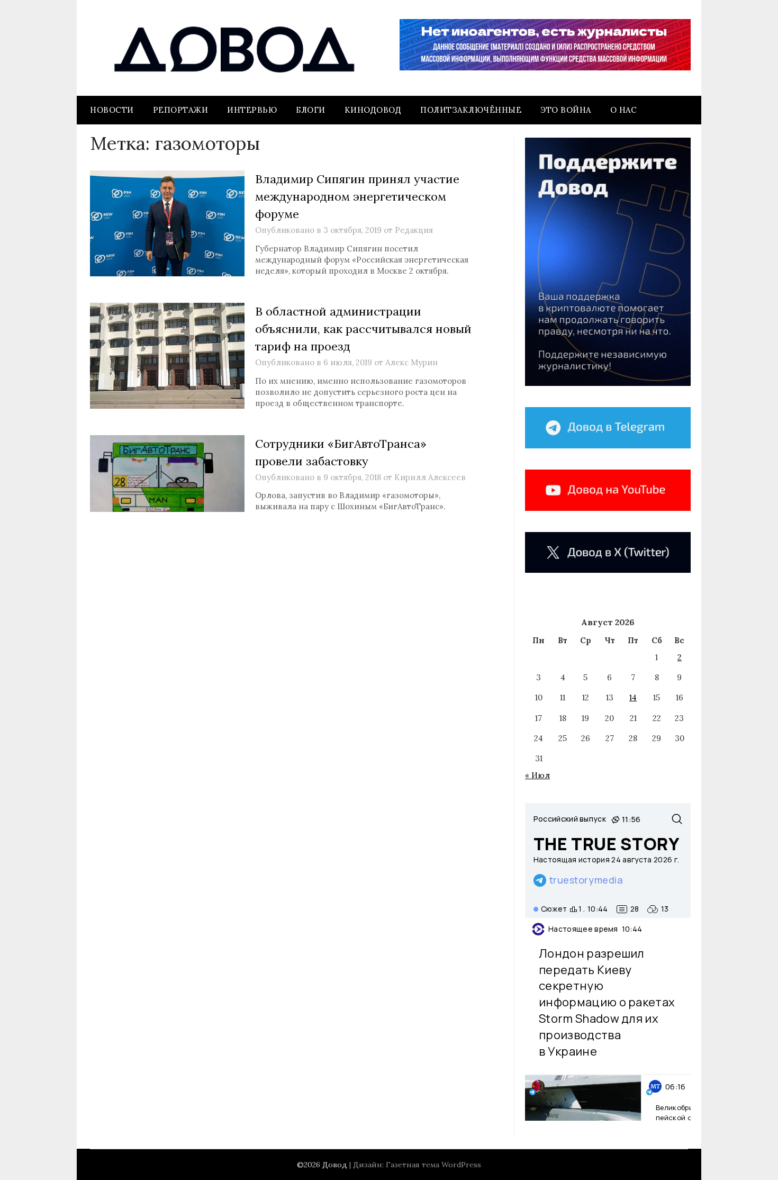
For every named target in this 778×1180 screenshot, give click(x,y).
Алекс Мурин (411, 362)
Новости (112, 110)
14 (633, 697)
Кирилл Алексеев (430, 477)
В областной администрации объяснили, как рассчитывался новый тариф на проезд (363, 329)
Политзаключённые (470, 110)
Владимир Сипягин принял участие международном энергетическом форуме (357, 196)
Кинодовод (373, 110)
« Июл (537, 775)
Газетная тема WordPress (433, 1164)
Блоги (310, 110)
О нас (623, 110)
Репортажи (181, 110)
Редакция (414, 230)
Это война (565, 110)
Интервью (252, 110)
